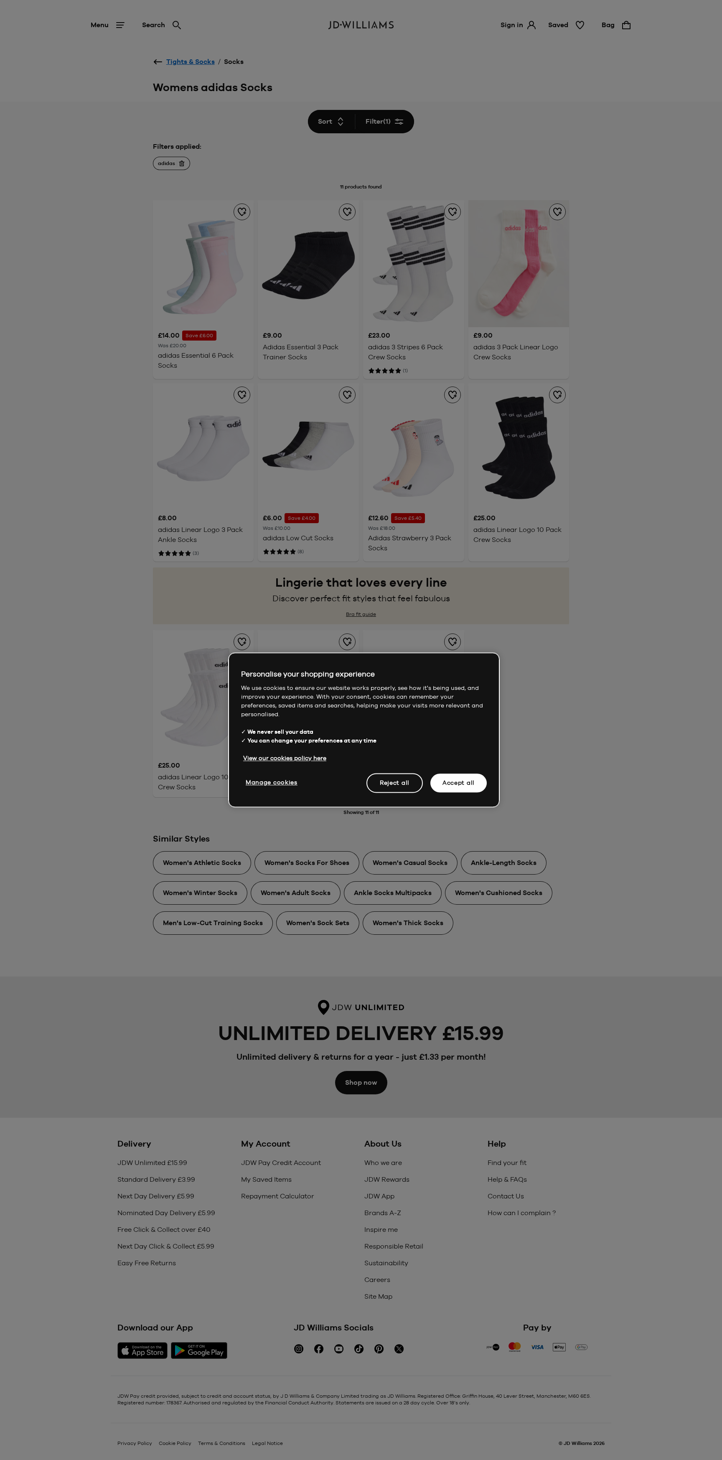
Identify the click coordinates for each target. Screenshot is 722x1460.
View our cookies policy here (284, 758)
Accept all (458, 782)
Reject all (394, 782)
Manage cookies (271, 782)
